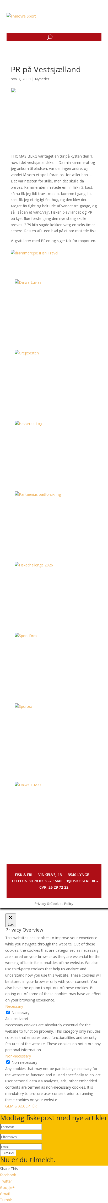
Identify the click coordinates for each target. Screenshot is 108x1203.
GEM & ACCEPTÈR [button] (21, 1106)
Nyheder (42, 78)
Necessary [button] (14, 1006)
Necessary (20, 1012)
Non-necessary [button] (18, 1056)
